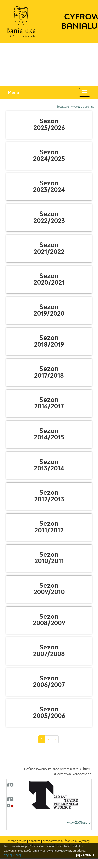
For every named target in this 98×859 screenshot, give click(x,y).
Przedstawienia (53, 841)
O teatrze (34, 841)
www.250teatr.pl (79, 822)
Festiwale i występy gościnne (75, 106)
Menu (13, 92)
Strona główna (17, 841)
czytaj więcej (12, 855)
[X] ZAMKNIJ (85, 855)
